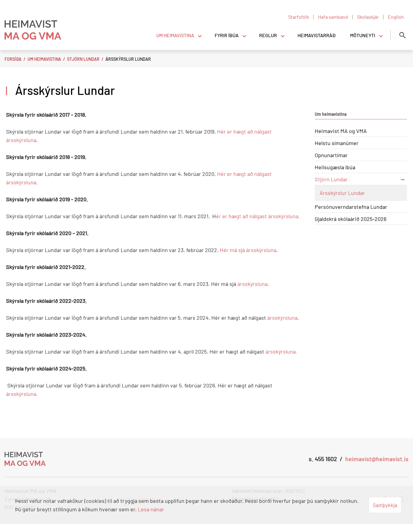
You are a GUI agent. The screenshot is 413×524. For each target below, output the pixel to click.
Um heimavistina (44, 59)
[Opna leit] (402, 35)
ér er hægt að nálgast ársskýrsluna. (258, 216)
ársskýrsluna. (280, 351)
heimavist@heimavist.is (376, 458)
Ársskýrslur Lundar (128, 59)
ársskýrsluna (252, 283)
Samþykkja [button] (385, 505)
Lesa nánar (151, 509)
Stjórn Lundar (83, 59)
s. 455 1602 (323, 458)
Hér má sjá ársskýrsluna (248, 250)
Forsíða (13, 59)
